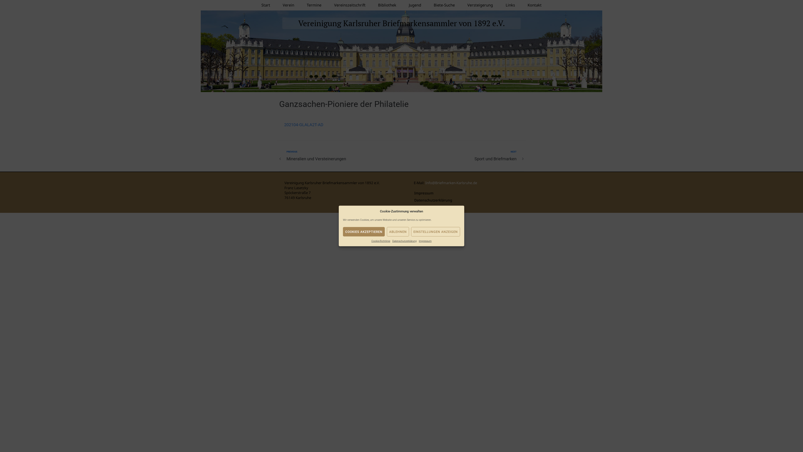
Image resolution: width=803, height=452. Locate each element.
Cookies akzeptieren (363, 232)
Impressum (425, 241)
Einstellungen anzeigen (435, 232)
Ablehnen (398, 232)
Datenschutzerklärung (404, 241)
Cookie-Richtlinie (380, 241)
